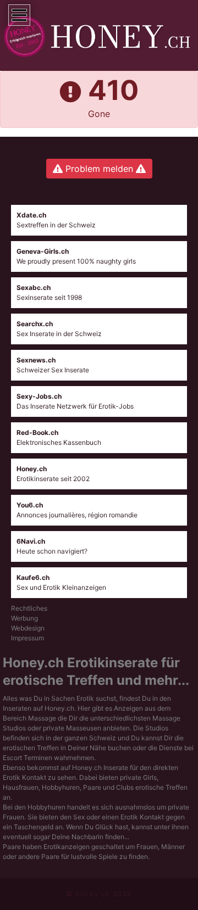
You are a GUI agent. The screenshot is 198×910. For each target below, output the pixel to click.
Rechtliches (29, 608)
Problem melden (99, 168)
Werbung (24, 618)
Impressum (27, 638)
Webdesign (28, 628)
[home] (99, 36)
